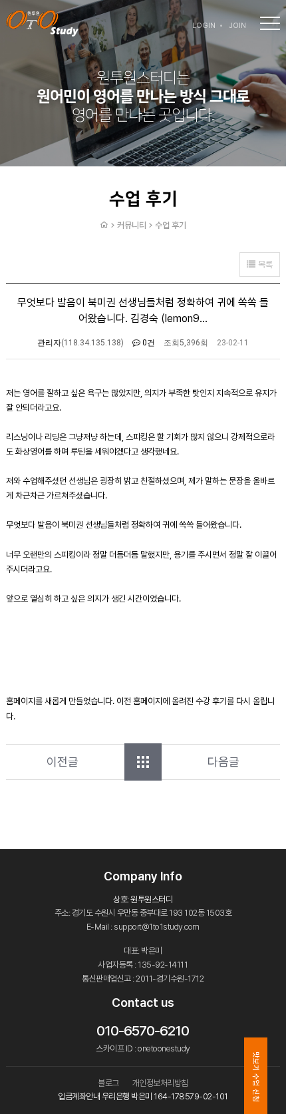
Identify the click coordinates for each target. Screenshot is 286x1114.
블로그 (108, 1083)
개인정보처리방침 (160, 1083)
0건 (147, 342)
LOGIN (203, 25)
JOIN (237, 25)
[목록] (143, 762)
